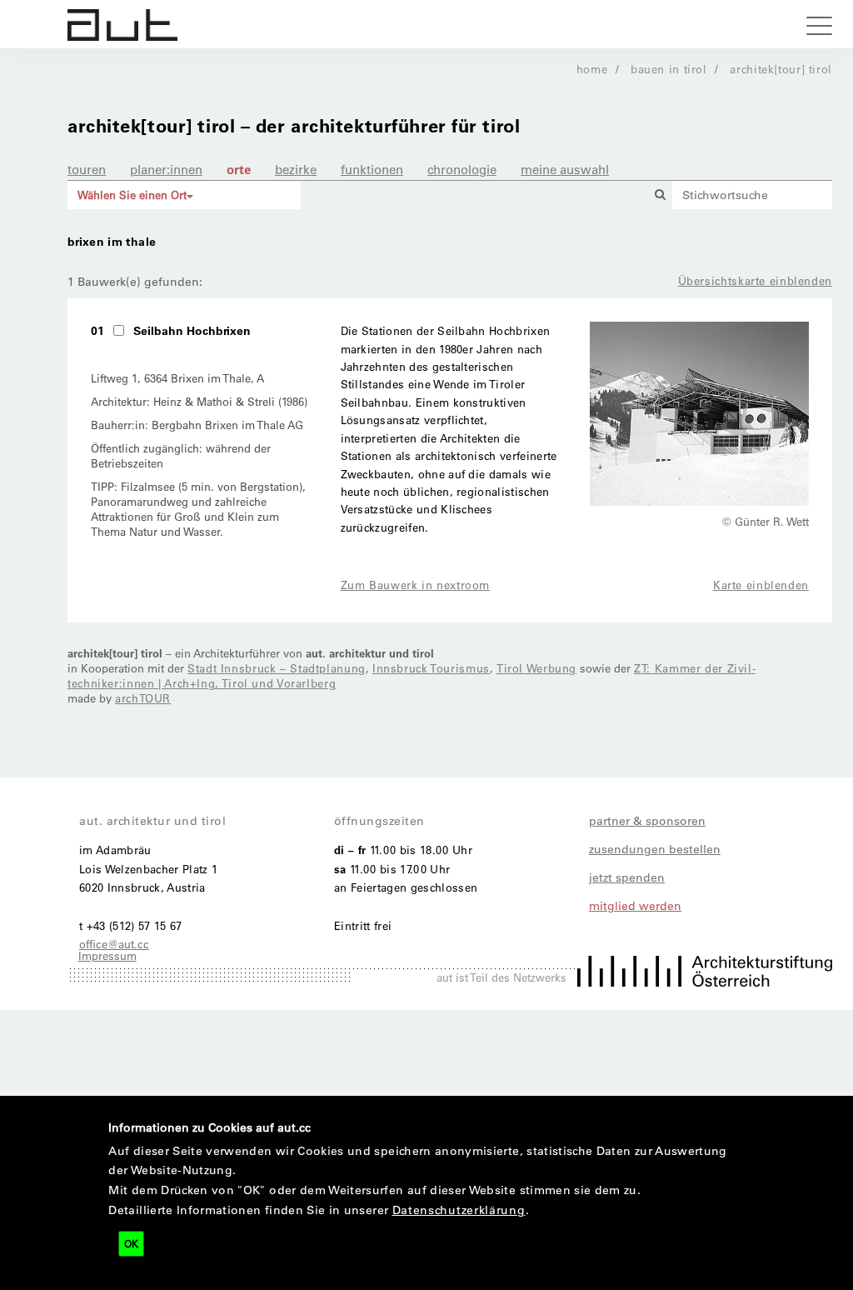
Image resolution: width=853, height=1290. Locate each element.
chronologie (461, 169)
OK (131, 1243)
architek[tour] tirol (781, 69)
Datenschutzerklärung (459, 1210)
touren (86, 169)
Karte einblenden (761, 585)
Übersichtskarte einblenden (755, 280)
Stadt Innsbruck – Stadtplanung (276, 668)
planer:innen (166, 169)
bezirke (296, 169)
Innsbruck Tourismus (431, 668)
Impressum (107, 955)
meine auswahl (565, 169)
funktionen (372, 169)
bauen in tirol (669, 69)
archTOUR (143, 698)
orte (239, 169)
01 (97, 330)
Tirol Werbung (536, 668)
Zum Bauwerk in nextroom (416, 585)
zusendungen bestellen (655, 849)
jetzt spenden (627, 877)
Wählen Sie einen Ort (132, 195)
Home (592, 69)
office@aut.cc (114, 944)
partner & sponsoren (647, 820)
